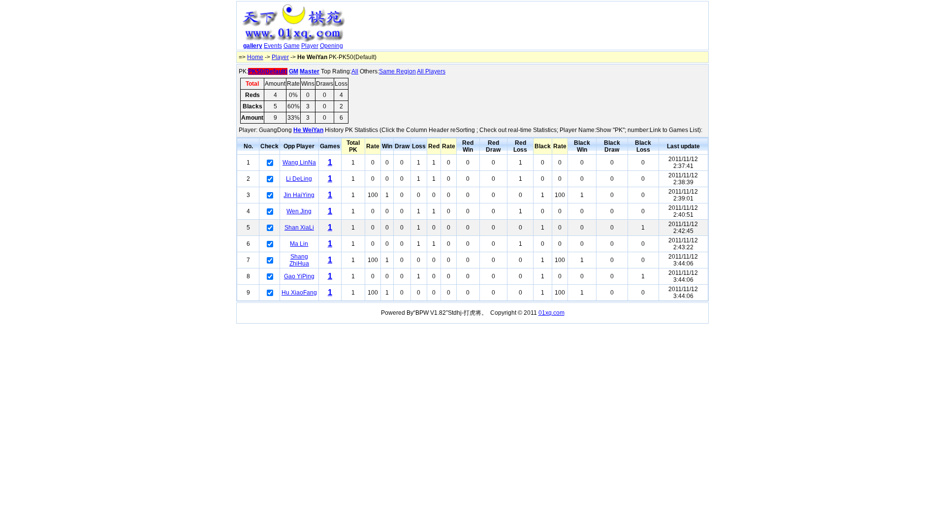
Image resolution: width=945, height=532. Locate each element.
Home (255, 57)
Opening (331, 45)
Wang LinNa (299, 162)
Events (273, 45)
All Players (431, 71)
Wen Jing (299, 211)
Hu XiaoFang (299, 292)
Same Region (397, 71)
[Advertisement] (528, 27)
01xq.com (551, 312)
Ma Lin (299, 243)
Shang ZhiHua (299, 260)
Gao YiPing (299, 276)
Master (309, 71)
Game (292, 45)
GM (293, 71)
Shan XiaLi (299, 227)
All (354, 71)
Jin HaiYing (299, 195)
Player (309, 45)
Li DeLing (299, 178)
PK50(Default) (267, 71)
